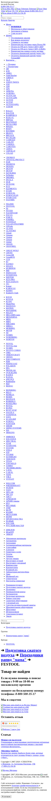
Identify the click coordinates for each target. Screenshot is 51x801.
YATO (8, 490)
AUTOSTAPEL (12, 104)
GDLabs (9, 226)
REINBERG (11, 390)
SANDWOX (11, 415)
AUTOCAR (11, 95)
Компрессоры (11, 565)
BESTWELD (11, 122)
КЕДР (8, 510)
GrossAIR (10, 255)
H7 (7, 262)
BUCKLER (10, 138)
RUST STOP (11, 410)
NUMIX (9, 348)
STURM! (9, 454)
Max (13, 9)
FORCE (9, 217)
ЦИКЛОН (10, 530)
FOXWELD (11, 222)
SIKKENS (10, 432)
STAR (8, 443)
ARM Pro (10, 91)
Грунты (9, 554)
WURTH (9, 488)
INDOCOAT (11, 273)
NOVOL (9, 344)
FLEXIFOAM (11, 213)
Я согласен (6, 797)
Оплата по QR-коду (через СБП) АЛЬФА (28, 49)
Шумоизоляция (12, 612)
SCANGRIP (11, 419)
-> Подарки (11, 64)
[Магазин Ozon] (14, 709)
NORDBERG (11, 337)
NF (7, 333)
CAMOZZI (10, 140)
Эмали (9, 616)
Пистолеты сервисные (15, 581)
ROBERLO (10, 401)
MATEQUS (10, 306)
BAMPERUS (11, 115)
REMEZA (10, 395)
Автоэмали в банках (19, 31)
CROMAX (10, 157)
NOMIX (9, 335)
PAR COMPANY (13, 359)
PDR (8, 361)
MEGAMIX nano (13, 315)
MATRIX (10, 308)
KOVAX (9, 299)
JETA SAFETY (12, 282)
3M (7, 69)
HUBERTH (10, 268)
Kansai (8, 286)
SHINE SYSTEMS (13, 428)
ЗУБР (8, 508)
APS (8, 89)
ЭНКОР (9, 534)
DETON (9, 169)
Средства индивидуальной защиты (21, 605)
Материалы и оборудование (22, 29)
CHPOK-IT (10, 151)
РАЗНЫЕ (10, 521)
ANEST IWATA (12, 82)
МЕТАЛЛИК (11, 514)
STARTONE (11, 446)
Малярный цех (12, 576)
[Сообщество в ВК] (15, 707)
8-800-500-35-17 (7, 6)
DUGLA (9, 180)
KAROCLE (11, 288)
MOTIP (9, 330)
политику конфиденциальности (25, 785)
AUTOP (9, 102)
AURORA (10, 93)
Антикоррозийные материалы (18, 545)
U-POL (9, 470)
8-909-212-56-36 (19, 13)
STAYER (10, 448)
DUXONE (10, 184)
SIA (7, 430)
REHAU (9, 386)
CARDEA (10, 144)
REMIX (9, 397)
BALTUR (10, 113)
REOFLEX (10, 399)
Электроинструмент (14, 614)
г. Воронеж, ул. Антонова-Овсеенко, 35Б (18, 764)
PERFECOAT (11, 364)
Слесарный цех (12, 603)
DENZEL (10, 166)
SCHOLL (10, 421)
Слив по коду (16, 33)
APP (8, 87)
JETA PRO (10, 279)
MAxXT (9, 313)
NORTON (10, 339)
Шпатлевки (11, 609)
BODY (9, 129)
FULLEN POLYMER (15, 224)
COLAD (9, 153)
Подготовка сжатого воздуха (18, 587)
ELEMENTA (11, 189)
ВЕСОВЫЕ (11, 505)
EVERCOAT (11, 197)
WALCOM (10, 483)
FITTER (9, 211)
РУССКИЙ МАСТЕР (15, 526)
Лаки (8, 574)
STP (7, 452)
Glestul (9, 242)
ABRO (9, 73)
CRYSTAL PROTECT (15, 160)
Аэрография (11, 547)
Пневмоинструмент (14, 585)
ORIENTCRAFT (13, 355)
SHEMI (9, 426)
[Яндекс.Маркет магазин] (19, 705)
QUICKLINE (11, 373)
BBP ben (9, 120)
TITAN (9, 461)
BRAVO (9, 133)
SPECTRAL (11, 441)
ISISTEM (10, 277)
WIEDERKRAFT (13, 485)
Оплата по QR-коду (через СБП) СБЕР (27, 47)
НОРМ (9, 517)
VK (16, 11)
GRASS (9, 244)
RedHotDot (10, 381)
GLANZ (9, 228)
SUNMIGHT (11, 457)
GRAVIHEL (11, 246)
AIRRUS (9, 78)
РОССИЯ (10, 523)
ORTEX (9, 357)
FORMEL (10, 220)
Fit (7, 208)
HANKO (9, 264)
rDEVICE (10, 379)
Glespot (9, 240)
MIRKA (9, 326)
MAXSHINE (11, 310)
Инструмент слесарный (16, 563)
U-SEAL (9, 472)
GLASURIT (11, 231)
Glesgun (9, 235)
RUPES (9, 408)
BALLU (9, 111)
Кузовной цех (12, 570)
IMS (7, 271)
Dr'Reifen (10, 175)
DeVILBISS (11, 173)
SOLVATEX (11, 439)
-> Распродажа (12, 66)
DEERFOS (10, 164)
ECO (8, 186)
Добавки (9, 556)
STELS (9, 450)
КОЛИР (9, 512)
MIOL (8, 319)
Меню (8, 24)
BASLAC (10, 117)
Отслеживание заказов (20, 38)
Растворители (12, 594)
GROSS (9, 253)
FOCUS (9, 215)
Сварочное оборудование (16, 601)
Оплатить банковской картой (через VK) (28, 53)
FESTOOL (10, 206)
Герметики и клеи (13, 552)
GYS (8, 259)
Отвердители (11, 579)
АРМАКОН (11, 499)
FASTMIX (10, 200)
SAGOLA (10, 412)
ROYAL (9, 406)
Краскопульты (12, 567)
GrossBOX (10, 257)
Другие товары (12, 558)
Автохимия (11, 543)
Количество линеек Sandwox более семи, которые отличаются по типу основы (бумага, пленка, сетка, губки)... (23, 754)
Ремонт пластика (13, 598)
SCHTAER (10, 424)
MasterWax (10, 304)
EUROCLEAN (12, 195)
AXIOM (9, 107)
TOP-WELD (11, 463)
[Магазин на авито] (14, 712)
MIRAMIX (10, 324)
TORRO (9, 466)
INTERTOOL (11, 275)
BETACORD (11, 124)
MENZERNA (11, 317)
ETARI (9, 191)
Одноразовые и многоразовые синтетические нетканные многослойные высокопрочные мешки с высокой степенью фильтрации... (25, 743)
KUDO (9, 301)
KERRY (9, 291)
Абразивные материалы (16, 538)
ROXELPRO (11, 403)
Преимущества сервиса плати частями (27, 51)
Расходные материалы (15, 596)
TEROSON (10, 459)
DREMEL (10, 177)
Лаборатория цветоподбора (17, 572)
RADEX (9, 375)
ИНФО (9, 36)
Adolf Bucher (11, 75)
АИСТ (9, 497)
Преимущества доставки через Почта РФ (28, 44)
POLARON (11, 366)
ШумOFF (10, 532)
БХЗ (8, 503)
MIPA (8, 322)
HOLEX (9, 266)
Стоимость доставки (19, 42)
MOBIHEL (10, 328)
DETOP (9, 171)
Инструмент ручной (14, 561)
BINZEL (9, 126)
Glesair (9, 233)
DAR (8, 162)
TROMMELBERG (13, 468)
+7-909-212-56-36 (8, 766)
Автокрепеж (11, 541)
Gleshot (9, 237)
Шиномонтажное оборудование (19, 607)
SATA (8, 417)
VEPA (8, 475)
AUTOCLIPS (11, 98)
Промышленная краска (15, 592)
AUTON (9, 100)
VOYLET (10, 479)
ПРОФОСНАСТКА (14, 519)
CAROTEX (11, 146)
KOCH (9, 297)
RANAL (9, 377)
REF (8, 384)
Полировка (10, 589)
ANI (8, 84)
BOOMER (10, 131)
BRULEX (10, 135)
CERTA (9, 149)
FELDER (10, 204)
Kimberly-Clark (12, 293)
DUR (8, 182)
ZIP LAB (9, 492)
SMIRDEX (10, 437)
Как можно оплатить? (20, 40)
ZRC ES (9, 494)
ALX (8, 80)
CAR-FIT (10, 142)
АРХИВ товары (12, 501)
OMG (8, 352)
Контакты (11, 60)
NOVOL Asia (11, 346)
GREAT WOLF (12, 250)
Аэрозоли (10, 550)
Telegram (32, 9)
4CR (8, 71)
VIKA (8, 477)
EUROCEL (10, 193)
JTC (7, 284)
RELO (8, 392)
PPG (8, 368)
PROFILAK (11, 370)
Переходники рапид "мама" (17, 636)
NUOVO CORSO (13, 350)
